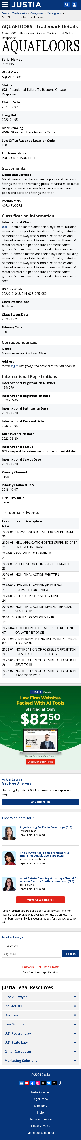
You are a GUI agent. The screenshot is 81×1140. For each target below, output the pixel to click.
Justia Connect (40, 1092)
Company (40, 1105)
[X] (54, 1083)
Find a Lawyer (13, 937)
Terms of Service (40, 1119)
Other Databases (18, 1051)
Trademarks (19, 13)
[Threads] (43, 1083)
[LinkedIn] (21, 1083)
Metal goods (54, 13)
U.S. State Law (16, 1042)
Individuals (13, 1006)
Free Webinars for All (19, 818)
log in (14, 366)
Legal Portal (40, 1099)
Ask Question (40, 802)
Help (40, 1112)
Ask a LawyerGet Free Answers (16, 781)
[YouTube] (27, 1083)
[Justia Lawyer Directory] (59, 1083)
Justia (5, 13)
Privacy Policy (40, 1126)
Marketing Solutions (21, 1060)
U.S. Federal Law (18, 1033)
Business (12, 1015)
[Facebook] (32, 1083)
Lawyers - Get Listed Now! (40, 967)
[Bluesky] (49, 1083)
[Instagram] (38, 1083)
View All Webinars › (40, 900)
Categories (36, 13)
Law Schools (14, 1024)
